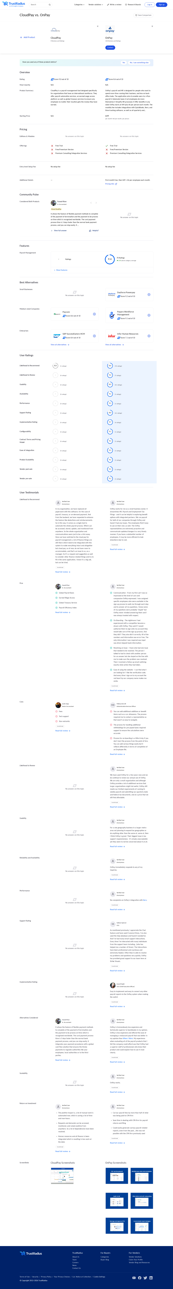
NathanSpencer (122, 923)
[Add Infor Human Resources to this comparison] (149, 336)
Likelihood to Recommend (29, 366)
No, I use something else (139, 63)
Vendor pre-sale (26, 479)
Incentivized (60, 567)
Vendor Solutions (135, 1257)
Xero (145, 900)
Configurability (25, 432)
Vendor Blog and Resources (139, 1263)
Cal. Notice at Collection (81, 1277)
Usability (23, 384)
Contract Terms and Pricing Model (30, 441)
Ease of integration (27, 450)
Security (35, 1277)
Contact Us (76, 1268)
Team (74, 1260)
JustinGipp (65, 704)
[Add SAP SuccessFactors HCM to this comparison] (94, 336)
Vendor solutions (95, 5)
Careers (75, 1263)
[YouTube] (134, 1278)
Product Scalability (27, 460)
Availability (24, 394)
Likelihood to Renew (27, 375)
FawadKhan (61, 202)
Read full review (61, 572)
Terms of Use (25, 1277)
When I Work (128, 1039)
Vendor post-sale (26, 469)
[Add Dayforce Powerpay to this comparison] (149, 294)
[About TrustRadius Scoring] (52, 79)
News (74, 1265)
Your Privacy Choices (62, 1277)
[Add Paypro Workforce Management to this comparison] (149, 315)
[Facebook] (140, 1278)
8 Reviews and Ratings (57, 41)
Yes (124, 63)
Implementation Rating (28, 422)
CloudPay (56, 38)
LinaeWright (121, 984)
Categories (78, 5)
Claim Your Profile (136, 1260)
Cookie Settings (99, 1277)
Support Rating (25, 413)
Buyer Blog (105, 1260)
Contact (110, 48)
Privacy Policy (46, 1277)
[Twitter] (145, 1278)
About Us (75, 1257)
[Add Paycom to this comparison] (94, 314)
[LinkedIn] (151, 1278)
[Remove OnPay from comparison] (152, 26)
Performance (25, 403)
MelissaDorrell (121, 704)
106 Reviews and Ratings (113, 41)
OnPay (108, 38)
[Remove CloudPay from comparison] (98, 26)
